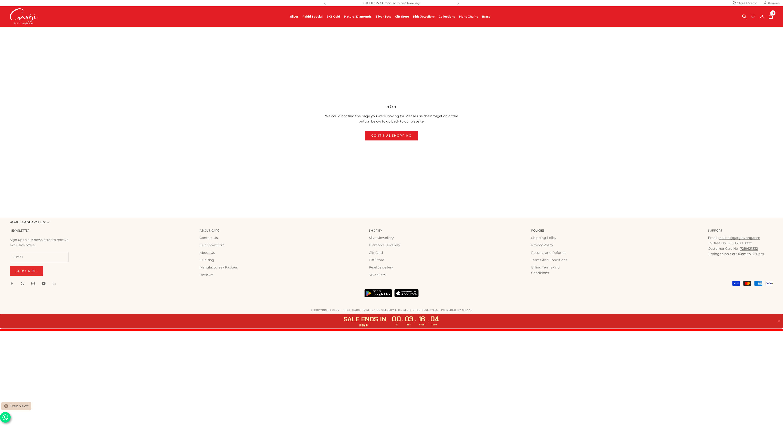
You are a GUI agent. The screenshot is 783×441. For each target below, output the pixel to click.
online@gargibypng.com (739, 238)
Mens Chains (468, 16)
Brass (486, 16)
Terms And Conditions (549, 260)
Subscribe (26, 271)
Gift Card (376, 253)
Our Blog (207, 260)
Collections (447, 16)
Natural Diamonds (358, 16)
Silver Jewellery (381, 238)
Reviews (774, 3)
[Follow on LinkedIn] (54, 283)
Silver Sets (383, 16)
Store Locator (747, 3)
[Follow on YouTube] (44, 283)
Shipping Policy (543, 238)
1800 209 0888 (740, 243)
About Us (207, 253)
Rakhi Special (312, 16)
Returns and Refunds (548, 253)
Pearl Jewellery (381, 267)
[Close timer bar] (779, 321)
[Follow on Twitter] (22, 283)
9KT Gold (333, 16)
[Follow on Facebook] (12, 283)
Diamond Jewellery (384, 245)
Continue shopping (391, 135)
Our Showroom (212, 245)
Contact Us (209, 238)
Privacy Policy (542, 245)
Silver (294, 16)
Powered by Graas (456, 309)
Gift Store (402, 16)
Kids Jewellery (424, 16)
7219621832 (749, 249)
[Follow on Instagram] (33, 283)
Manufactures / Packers (219, 267)
